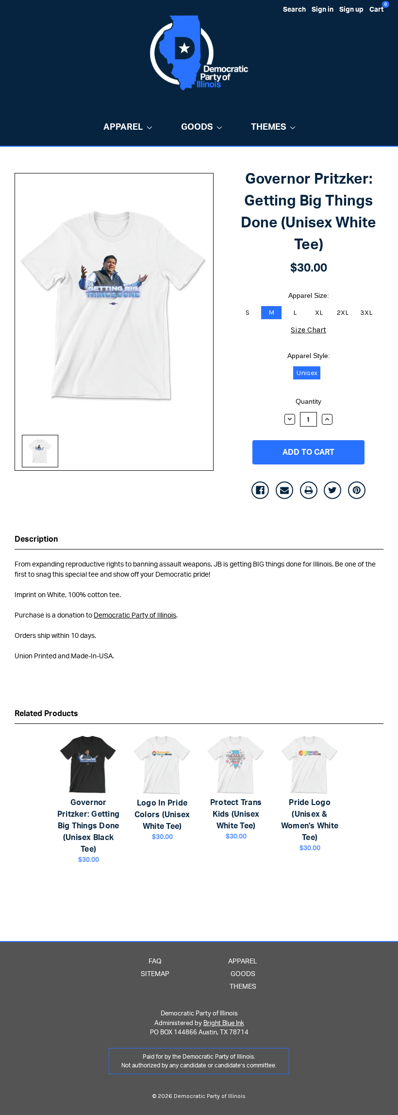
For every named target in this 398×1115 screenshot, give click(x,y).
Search (294, 9)
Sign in (322, 9)
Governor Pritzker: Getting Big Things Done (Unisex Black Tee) (88, 826)
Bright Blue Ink (223, 1023)
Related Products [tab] (46, 714)
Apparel (123, 127)
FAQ (155, 961)
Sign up (351, 9)
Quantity (308, 401)
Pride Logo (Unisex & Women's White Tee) (309, 820)
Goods (197, 127)
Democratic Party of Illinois (135, 615)
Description (36, 539)
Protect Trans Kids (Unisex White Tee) (236, 814)
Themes (268, 127)
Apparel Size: (308, 295)
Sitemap (155, 974)
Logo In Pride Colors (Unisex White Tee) (162, 814)
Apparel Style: (308, 356)
